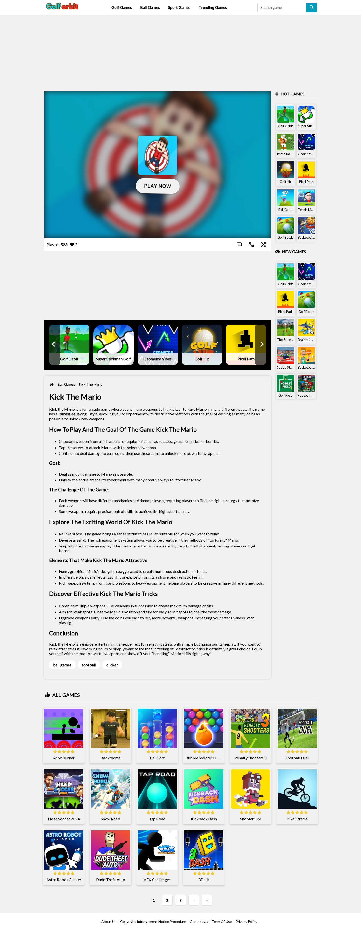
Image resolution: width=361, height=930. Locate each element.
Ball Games (150, 7)
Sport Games (179, 7)
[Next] (261, 345)
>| (207, 900)
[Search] (311, 7)
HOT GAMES (292, 93)
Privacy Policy (246, 921)
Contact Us (199, 921)
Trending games (213, 7)
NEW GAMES (294, 251)
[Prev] (53, 345)
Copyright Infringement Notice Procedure (153, 921)
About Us (108, 921)
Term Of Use (222, 921)
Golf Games (121, 7)
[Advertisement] (180, 49)
